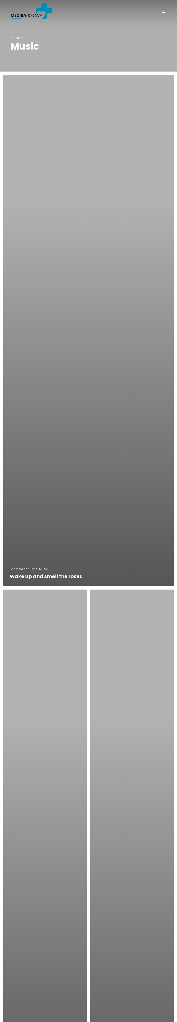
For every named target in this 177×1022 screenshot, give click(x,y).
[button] (164, 11)
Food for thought (23, 569)
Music (43, 569)
